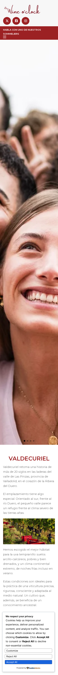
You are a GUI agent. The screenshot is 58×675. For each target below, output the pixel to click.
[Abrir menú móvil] (4, 37)
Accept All (11, 662)
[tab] (24, 441)
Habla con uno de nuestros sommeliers (22, 31)
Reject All (11, 656)
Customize (12, 650)
